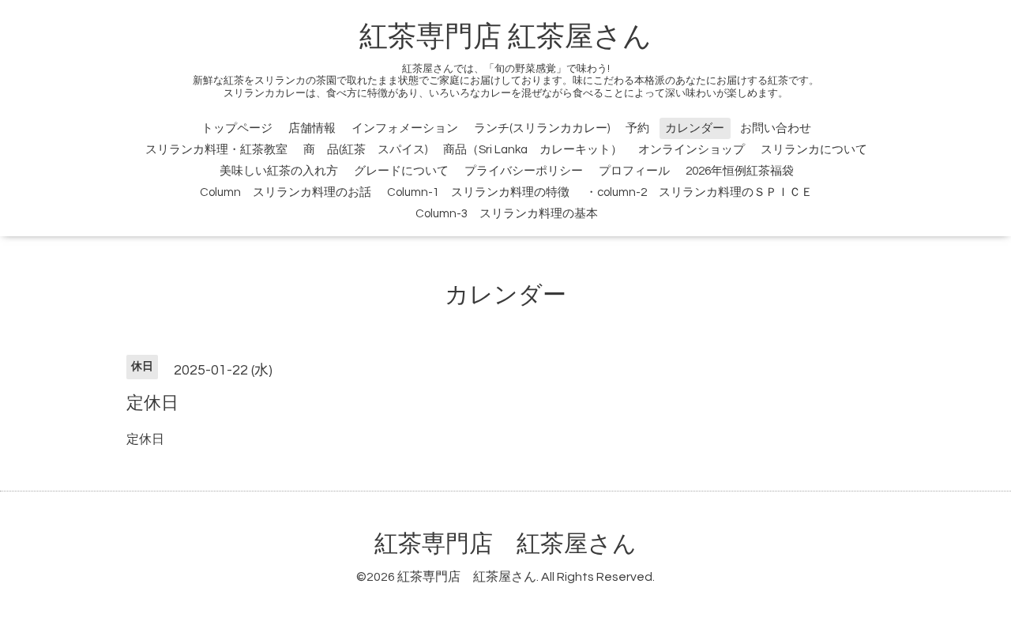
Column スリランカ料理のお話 (285, 192)
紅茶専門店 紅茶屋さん (505, 37)
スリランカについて (814, 150)
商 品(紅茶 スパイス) (365, 150)
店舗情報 (312, 128)
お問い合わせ (775, 128)
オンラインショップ (691, 150)
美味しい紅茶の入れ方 (279, 171)
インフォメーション (404, 128)
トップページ (236, 128)
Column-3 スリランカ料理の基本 (506, 214)
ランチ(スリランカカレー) (542, 128)
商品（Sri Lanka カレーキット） (532, 150)
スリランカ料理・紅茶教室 (216, 150)
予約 (637, 128)
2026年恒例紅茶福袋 (740, 171)
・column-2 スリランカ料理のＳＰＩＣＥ (699, 192)
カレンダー (694, 128)
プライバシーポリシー (523, 171)
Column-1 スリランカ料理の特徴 (478, 192)
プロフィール (634, 171)
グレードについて (401, 171)
